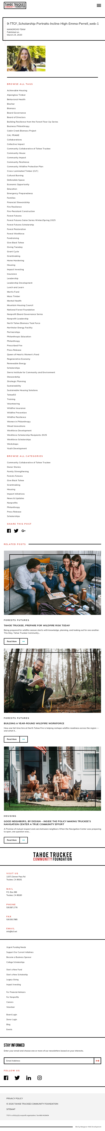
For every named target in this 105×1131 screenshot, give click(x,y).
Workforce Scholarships (19, 439)
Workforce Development (19, 430)
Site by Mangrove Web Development (88, 1127)
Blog (8, 1024)
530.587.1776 (11, 907)
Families (11, 198)
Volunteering (13, 403)
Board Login (11, 1015)
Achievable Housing (17, 90)
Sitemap (10, 1109)
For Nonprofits (12, 997)
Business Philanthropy (18, 126)
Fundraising (13, 238)
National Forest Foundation (21, 309)
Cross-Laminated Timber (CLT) (22, 171)
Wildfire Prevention (17, 412)
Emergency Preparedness (20, 193)
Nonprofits (12, 502)
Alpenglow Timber (16, 95)
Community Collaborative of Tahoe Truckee (28, 462)
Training (11, 399)
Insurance (12, 274)
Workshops (12, 444)
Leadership (12, 278)
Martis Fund (13, 291)
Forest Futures (14, 215)
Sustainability (14, 385)
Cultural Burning (15, 175)
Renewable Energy (16, 363)
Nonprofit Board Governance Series (25, 314)
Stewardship (13, 377)
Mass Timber (13, 296)
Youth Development (17, 448)
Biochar (11, 104)
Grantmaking (13, 485)
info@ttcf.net (11, 931)
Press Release (14, 511)
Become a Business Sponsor (18, 957)
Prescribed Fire (14, 345)
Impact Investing (15, 269)
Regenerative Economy (18, 359)
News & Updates (15, 498)
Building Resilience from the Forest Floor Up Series (32, 121)
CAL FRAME (13, 135)
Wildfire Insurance (16, 408)
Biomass (11, 108)
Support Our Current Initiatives (19, 952)
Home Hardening (15, 260)
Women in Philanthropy (19, 421)
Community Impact (16, 157)
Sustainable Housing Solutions (22, 390)
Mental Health (14, 300)
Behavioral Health (16, 99)
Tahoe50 (11, 394)
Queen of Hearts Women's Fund (23, 354)
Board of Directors (16, 117)
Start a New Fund (14, 969)
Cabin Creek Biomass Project (21, 130)
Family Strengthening (18, 471)
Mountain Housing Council (20, 305)
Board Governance (16, 112)
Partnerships (13, 332)
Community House (16, 153)
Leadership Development (20, 283)
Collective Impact (16, 144)
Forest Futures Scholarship (20, 224)
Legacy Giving (12, 979)
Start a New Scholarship (17, 974)
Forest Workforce (15, 233)
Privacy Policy (14, 1098)
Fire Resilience (14, 206)
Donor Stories (14, 467)
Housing (11, 489)
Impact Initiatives (16, 493)
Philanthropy (13, 507)
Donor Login (11, 1019)
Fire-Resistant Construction (21, 211)
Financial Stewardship (18, 202)
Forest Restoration (16, 229)
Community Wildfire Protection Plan (25, 166)
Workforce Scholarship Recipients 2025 (27, 435)
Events (9, 1029)
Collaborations (14, 139)
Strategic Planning (16, 381)
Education (12, 189)
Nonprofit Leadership (18, 318)
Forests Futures (15, 476)
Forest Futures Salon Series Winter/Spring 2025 (31, 220)
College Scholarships (15, 962)
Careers (9, 1002)
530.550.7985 (11, 919)
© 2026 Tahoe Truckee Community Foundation (32, 1103)
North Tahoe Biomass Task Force (23, 323)
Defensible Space (16, 180)
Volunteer (10, 1007)
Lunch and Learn (15, 287)
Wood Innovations (16, 426)
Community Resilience (18, 162)
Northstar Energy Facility (20, 327)
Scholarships (13, 516)
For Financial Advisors (15, 992)
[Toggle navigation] (99, 5)
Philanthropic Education (19, 336)
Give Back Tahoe (15, 480)
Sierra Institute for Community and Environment (31, 372)
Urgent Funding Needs (16, 947)
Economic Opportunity (18, 184)
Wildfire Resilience (16, 417)
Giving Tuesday (15, 247)
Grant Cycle (13, 251)
